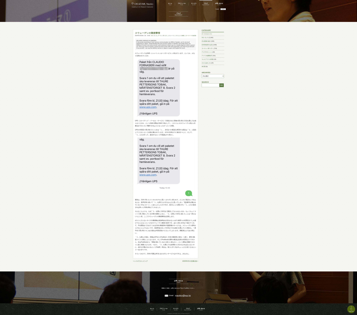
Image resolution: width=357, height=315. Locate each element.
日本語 (223, 9)
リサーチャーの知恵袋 (190, 35)
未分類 (204, 66)
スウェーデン (171, 35)
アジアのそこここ (207, 52)
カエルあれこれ (206, 63)
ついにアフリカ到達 (207, 59)
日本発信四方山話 (207, 45)
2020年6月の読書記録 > (190, 261)
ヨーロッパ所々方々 (163, 35)
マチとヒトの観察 (179, 35)
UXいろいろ (154, 35)
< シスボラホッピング (140, 261)
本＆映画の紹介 (206, 41)
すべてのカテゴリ (207, 34)
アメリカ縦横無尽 (207, 55)
